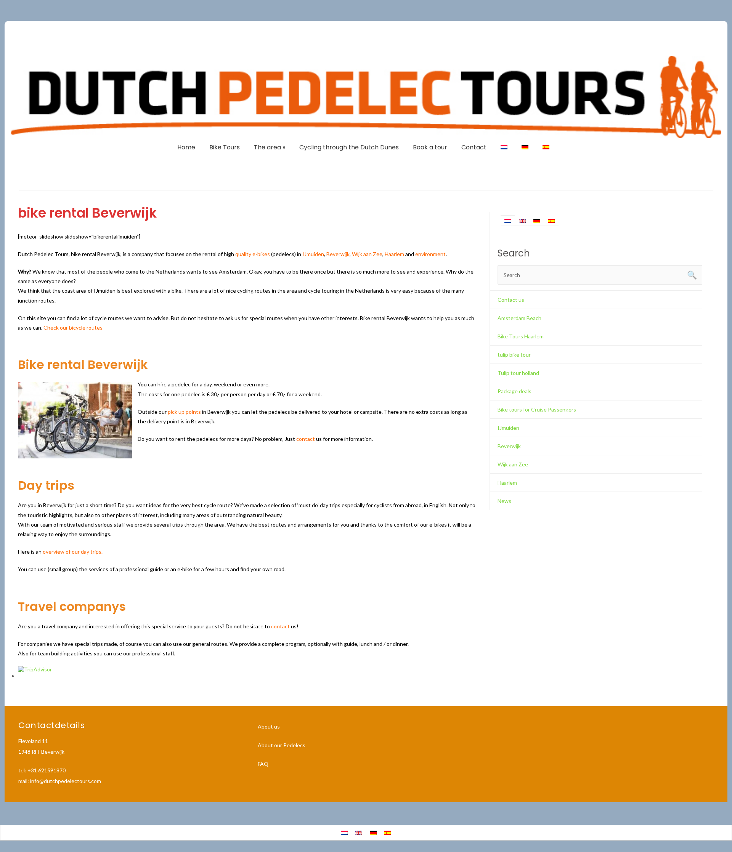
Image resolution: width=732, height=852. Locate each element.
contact (305, 439)
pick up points (184, 411)
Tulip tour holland (518, 373)
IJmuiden (313, 254)
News (504, 501)
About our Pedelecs (281, 745)
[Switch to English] (522, 220)
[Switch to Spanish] (546, 147)
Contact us (511, 299)
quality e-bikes (252, 254)
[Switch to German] (525, 147)
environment (430, 254)
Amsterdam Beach (519, 318)
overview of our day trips (72, 551)
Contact (473, 147)
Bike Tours (224, 147)
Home (186, 147)
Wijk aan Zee (367, 254)
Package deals (514, 391)
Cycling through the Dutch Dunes (349, 147)
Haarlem (394, 254)
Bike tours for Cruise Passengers (537, 409)
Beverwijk (509, 446)
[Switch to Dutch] (504, 147)
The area (269, 147)
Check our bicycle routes (73, 327)
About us (269, 726)
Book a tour (430, 147)
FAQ (263, 764)
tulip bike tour (514, 354)
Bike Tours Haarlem (521, 336)
